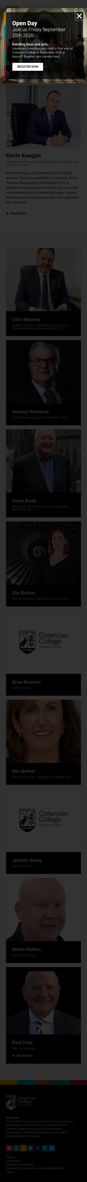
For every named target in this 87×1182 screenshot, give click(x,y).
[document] (43, 591)
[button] (79, 16)
